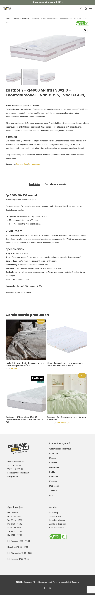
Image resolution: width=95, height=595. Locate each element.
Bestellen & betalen (57, 520)
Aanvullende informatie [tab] (55, 184)
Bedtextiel (53, 477)
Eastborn (25, 19)
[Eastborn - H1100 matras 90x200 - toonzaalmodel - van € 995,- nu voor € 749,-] (26, 394)
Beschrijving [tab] (34, 184)
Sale (25, 164)
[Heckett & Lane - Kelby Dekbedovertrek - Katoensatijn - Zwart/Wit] (26, 340)
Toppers (53, 490)
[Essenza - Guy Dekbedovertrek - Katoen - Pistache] (67, 394)
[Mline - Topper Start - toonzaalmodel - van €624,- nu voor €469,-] (67, 340)
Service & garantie (56, 516)
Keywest (53, 463)
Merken (16, 19)
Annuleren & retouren (57, 524)
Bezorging (53, 513)
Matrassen (54, 486)
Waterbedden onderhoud (60, 449)
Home (8, 19)
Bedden (52, 472)
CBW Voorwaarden (56, 528)
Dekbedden (54, 467)
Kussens (53, 481)
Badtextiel (53, 453)
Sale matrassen (34, 164)
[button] (90, 8)
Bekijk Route (12, 476)
